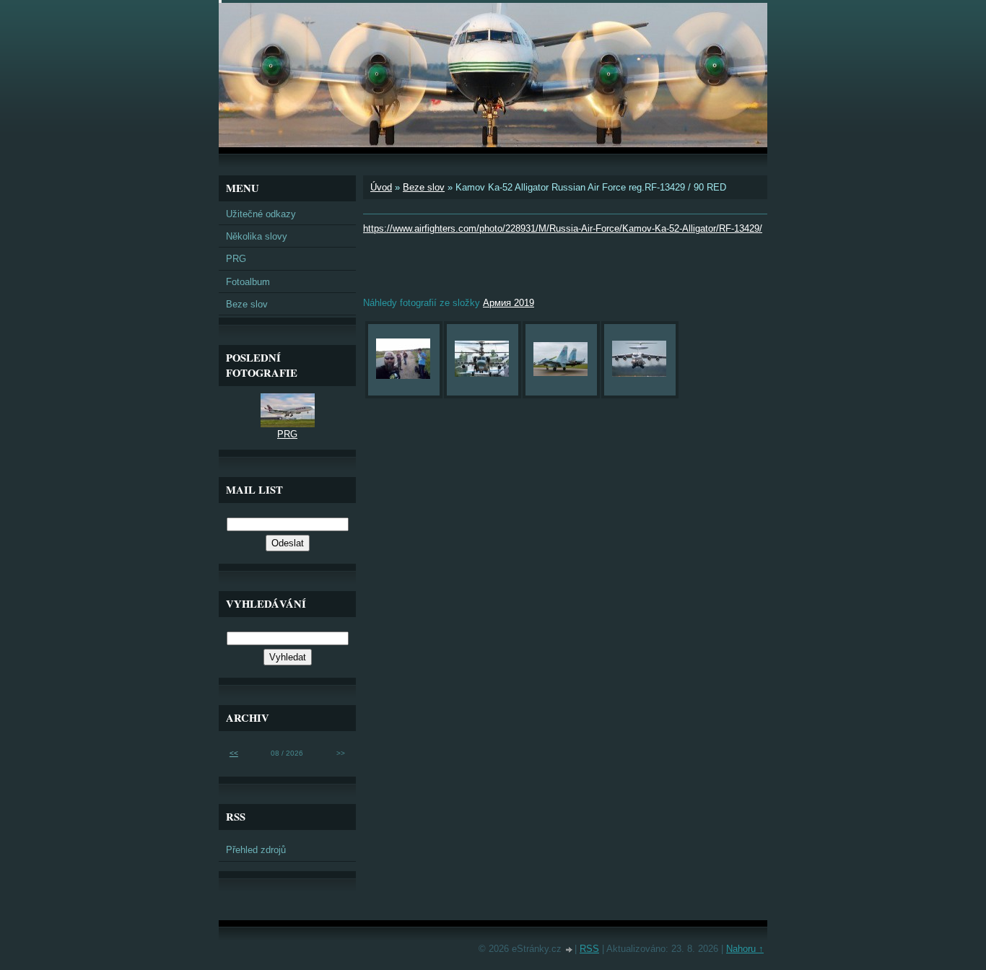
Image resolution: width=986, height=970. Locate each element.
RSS (589, 948)
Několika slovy (256, 236)
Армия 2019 (508, 302)
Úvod (381, 187)
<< (234, 753)
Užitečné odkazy (261, 214)
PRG (236, 258)
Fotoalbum (248, 281)
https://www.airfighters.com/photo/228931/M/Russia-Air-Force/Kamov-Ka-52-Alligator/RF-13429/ (562, 228)
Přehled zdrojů (256, 849)
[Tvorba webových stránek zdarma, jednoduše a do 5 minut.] (569, 950)
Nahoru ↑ (745, 948)
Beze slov (424, 187)
